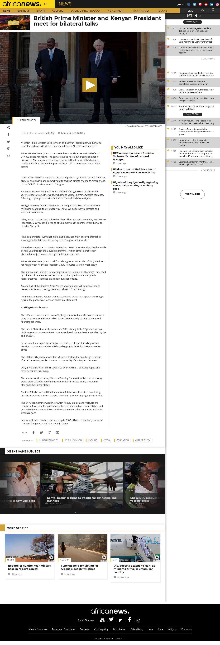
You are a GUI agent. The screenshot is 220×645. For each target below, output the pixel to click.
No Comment (116, 11)
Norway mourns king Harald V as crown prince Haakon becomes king (196, 122)
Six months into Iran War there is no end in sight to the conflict (196, 163)
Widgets (172, 629)
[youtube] (102, 620)
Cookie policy (101, 629)
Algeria (64, 560)
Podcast (163, 11)
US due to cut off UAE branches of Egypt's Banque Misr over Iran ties (195, 40)
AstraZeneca (143, 440)
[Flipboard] (120, 620)
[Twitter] (111, 620)
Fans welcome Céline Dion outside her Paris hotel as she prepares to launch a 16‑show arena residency (196, 153)
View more (192, 194)
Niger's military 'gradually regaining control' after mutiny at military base (196, 74)
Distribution (119, 629)
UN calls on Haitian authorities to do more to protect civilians (196, 91)
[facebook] (129, 620)
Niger (10, 560)
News (6, 11)
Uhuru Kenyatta (26, 120)
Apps (160, 629)
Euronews (186, 629)
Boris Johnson (73, 440)
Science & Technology (86, 11)
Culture (57, 11)
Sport (41, 11)
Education (123, 440)
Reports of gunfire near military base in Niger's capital (197, 99)
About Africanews (37, 629)
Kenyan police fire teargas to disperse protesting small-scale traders (194, 142)
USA (115, 560)
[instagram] (138, 620)
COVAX (106, 440)
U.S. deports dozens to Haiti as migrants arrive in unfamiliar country (134, 569)
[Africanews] (20, 3)
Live (190, 11)
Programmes (141, 11)
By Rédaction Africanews (33, 133)
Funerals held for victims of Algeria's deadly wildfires (196, 107)
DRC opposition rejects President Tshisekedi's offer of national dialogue (195, 31)
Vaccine (92, 440)
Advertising (137, 629)
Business (23, 11)
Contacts (84, 629)
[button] (89, 85)
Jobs (150, 629)
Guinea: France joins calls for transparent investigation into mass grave (196, 131)
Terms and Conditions (63, 629)
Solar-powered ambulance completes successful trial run (193, 82)
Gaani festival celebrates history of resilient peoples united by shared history (196, 50)
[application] (82, 78)
